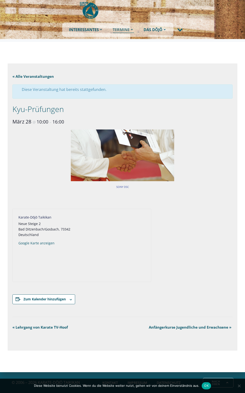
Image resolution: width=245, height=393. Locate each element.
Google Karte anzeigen (36, 243)
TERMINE (121, 29)
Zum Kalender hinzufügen (44, 299)
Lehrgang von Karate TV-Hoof (40, 327)
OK (206, 385)
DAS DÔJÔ (153, 29)
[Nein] (239, 385)
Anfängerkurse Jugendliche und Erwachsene (190, 327)
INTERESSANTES (84, 29)
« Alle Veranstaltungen (33, 76)
